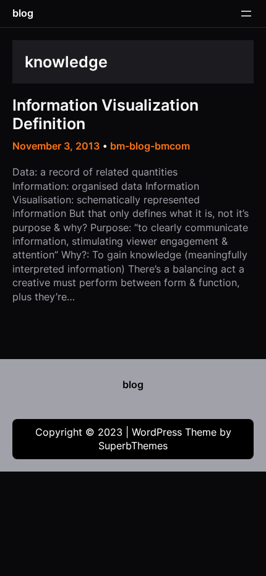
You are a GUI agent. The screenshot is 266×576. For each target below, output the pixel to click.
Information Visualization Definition (105, 114)
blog (22, 13)
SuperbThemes (133, 445)
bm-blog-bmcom (150, 146)
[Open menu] (246, 13)
